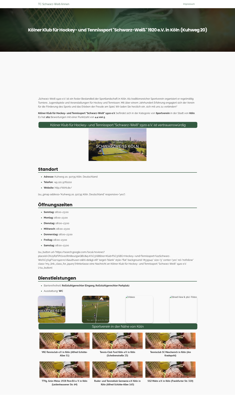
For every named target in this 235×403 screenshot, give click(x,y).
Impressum (189, 4)
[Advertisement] (117, 75)
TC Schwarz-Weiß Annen (53, 4)
